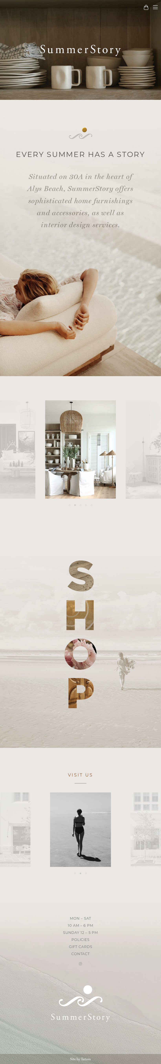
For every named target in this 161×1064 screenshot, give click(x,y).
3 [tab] (80, 505)
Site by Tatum (80, 1059)
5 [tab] (91, 505)
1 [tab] (69, 505)
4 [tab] (86, 505)
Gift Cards (80, 947)
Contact (80, 954)
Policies (80, 940)
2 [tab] (75, 505)
